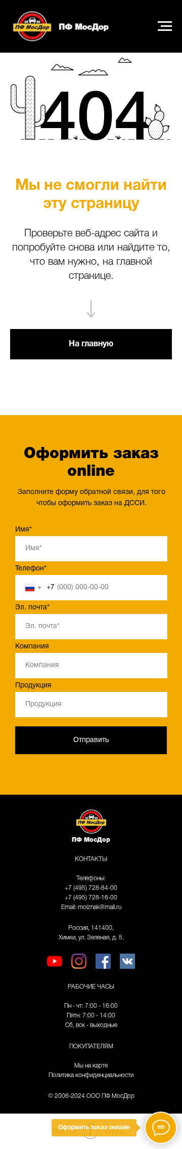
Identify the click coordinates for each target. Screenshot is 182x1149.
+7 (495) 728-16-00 (91, 897)
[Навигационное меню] (165, 26)
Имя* (23, 529)
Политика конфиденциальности (91, 1075)
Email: (69, 907)
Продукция (33, 685)
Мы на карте (91, 1066)
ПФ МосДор (91, 840)
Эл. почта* (32, 607)
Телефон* (31, 568)
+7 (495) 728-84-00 (91, 888)
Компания (32, 646)
